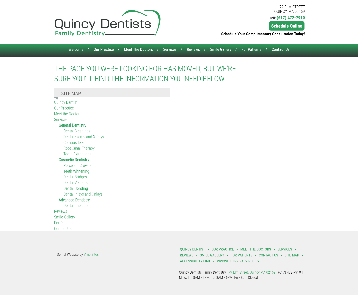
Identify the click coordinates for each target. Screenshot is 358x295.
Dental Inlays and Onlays (83, 194)
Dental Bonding (75, 188)
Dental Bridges (75, 176)
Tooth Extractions (77, 153)
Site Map (292, 255)
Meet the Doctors (138, 49)
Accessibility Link (195, 261)
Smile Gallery (220, 49)
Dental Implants (76, 205)
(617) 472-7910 (291, 17)
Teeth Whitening (76, 171)
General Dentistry (72, 125)
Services (170, 49)
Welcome (75, 49)
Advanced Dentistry (74, 199)
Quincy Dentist (65, 102)
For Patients (251, 49)
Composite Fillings (78, 142)
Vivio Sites (91, 254)
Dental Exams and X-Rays (83, 136)
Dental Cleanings (76, 131)
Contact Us (281, 49)
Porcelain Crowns (77, 165)
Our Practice (104, 49)
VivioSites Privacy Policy (238, 261)
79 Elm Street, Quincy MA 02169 (252, 272)
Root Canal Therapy (79, 148)
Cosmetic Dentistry (74, 159)
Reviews (193, 49)
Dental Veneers (75, 182)
